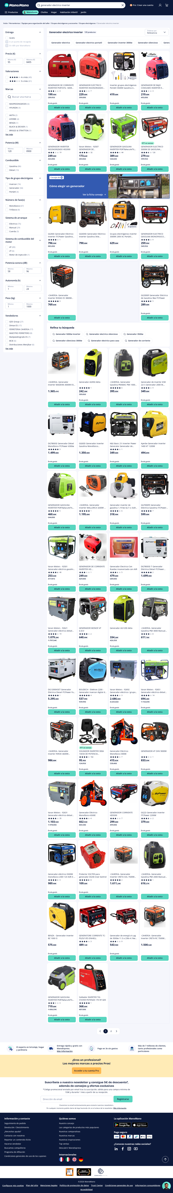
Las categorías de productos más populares (79, 1127)
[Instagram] (129, 1149)
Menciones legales (48, 1185)
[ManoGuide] (166, 1186)
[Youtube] (136, 1149)
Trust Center (97, 1185)
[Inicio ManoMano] (17, 5)
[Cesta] (167, 5)
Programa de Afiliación (14, 1152)
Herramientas (14, 23)
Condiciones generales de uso (119, 1185)
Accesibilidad (86, 1189)
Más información (120, 1108)
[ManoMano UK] (74, 1159)
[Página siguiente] (116, 1031)
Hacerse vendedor (12, 1143)
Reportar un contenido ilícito (17, 1139)
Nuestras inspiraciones (69, 1139)
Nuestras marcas (67, 1135)
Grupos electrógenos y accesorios (64, 23)
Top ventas (64, 1143)
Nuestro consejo (66, 1123)
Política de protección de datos (74, 1185)
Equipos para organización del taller (36, 23)
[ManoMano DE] (81, 1159)
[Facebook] (122, 1149)
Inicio (5, 23)
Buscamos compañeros (15, 1148)
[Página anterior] (100, 1031)
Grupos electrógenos (87, 23)
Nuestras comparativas (69, 1131)
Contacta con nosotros (14, 1135)
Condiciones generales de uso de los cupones (25, 1156)
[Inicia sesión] (160, 5)
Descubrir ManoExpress (70, 1148)
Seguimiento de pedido (15, 1123)
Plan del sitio (32, 1185)
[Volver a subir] (165, 1159)
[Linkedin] (116, 1149)
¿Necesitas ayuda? (12, 1131)
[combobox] (157, 32)
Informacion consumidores (147, 1185)
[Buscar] (39, 5)
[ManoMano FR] (61, 1159)
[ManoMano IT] (68, 1159)
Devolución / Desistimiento (16, 1127)
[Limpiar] (122, 5)
